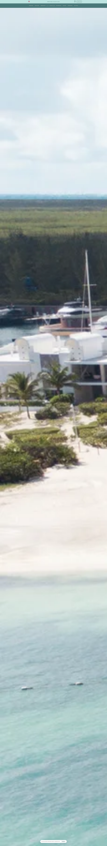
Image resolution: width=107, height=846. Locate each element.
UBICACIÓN (37, 5)
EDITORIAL (76, 5)
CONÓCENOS (70, 5)
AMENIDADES (43, 5)
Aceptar (63, 841)
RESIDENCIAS (58, 5)
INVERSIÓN (31, 5)
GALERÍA (64, 5)
